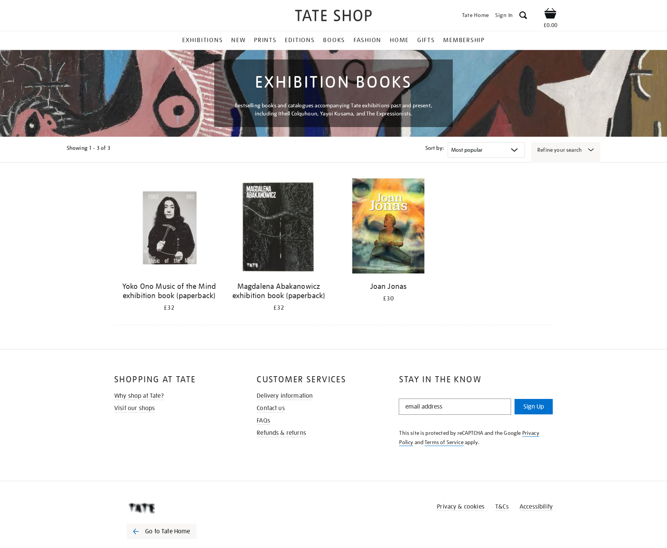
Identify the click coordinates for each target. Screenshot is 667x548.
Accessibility (536, 507)
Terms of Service (444, 442)
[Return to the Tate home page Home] (333, 17)
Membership (464, 40)
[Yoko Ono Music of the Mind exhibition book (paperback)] (169, 227)
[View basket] (550, 14)
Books (334, 40)
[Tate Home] (175, 508)
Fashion (367, 40)
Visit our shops (134, 408)
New (238, 40)
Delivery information (285, 396)
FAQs (263, 420)
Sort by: (434, 147)
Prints (265, 40)
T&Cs (502, 507)
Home (399, 40)
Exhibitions (202, 40)
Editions (300, 40)
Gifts (426, 40)
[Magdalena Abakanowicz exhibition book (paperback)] (279, 227)
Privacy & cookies (460, 507)
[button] (523, 16)
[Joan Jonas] (388, 227)
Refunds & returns (281, 433)
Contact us (271, 408)
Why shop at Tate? (139, 396)
